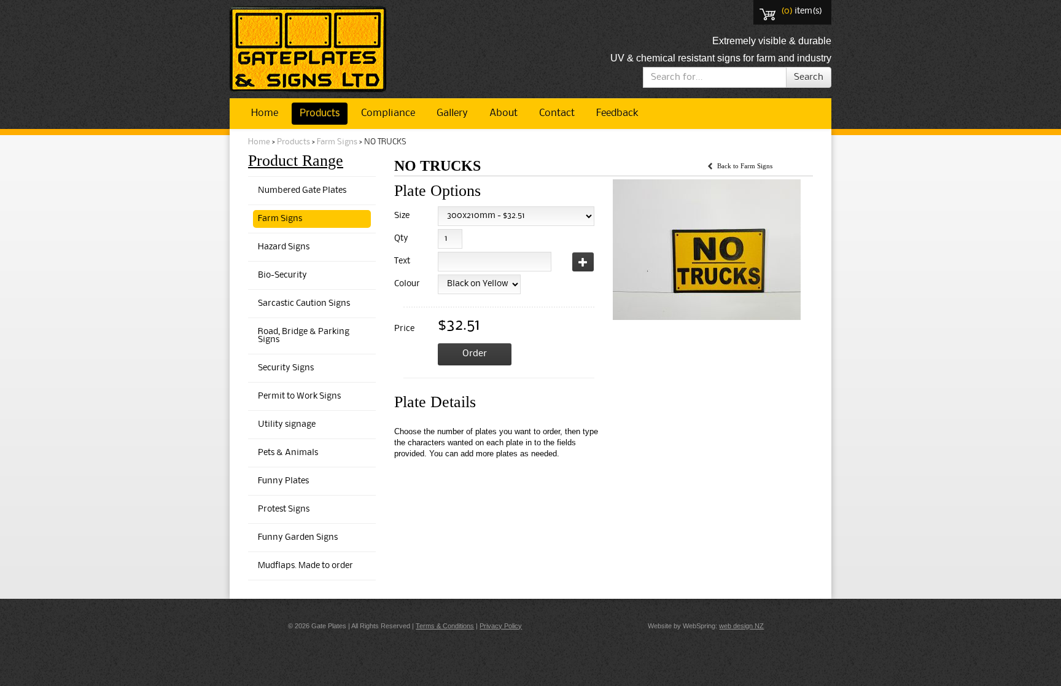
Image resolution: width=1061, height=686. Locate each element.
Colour (405, 284)
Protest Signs (283, 509)
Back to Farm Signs (744, 166)
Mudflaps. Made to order (305, 566)
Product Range (295, 161)
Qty (401, 239)
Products (320, 113)
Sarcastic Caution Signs (304, 304)
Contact (557, 113)
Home (264, 113)
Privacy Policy (501, 625)
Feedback (617, 113)
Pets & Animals (288, 453)
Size (402, 216)
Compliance (388, 113)
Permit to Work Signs (299, 396)
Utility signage (287, 425)
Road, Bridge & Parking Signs (303, 336)
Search (808, 77)
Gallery (452, 113)
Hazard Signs (283, 247)
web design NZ (741, 625)
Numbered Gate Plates (302, 191)
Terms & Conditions (445, 625)
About (503, 113)
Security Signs (286, 368)
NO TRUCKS (385, 142)
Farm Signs (337, 142)
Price (404, 329)
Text (402, 261)
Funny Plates (283, 481)
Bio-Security (282, 275)
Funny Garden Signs (298, 538)
